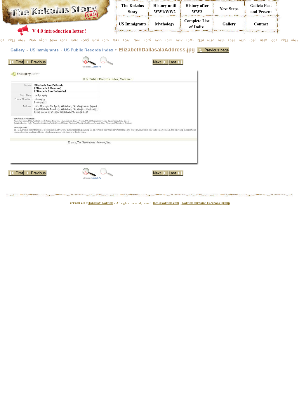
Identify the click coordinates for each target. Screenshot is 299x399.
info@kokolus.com (166, 203)
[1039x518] (89, 60)
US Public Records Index (88, 50)
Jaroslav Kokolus (100, 203)
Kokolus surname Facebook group (206, 203)
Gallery (18, 50)
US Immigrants (44, 50)
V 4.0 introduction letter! (59, 30)
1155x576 (96, 66)
